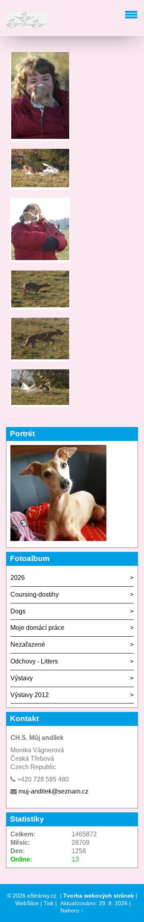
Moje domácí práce (37, 627)
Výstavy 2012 (29, 695)
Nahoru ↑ (72, 910)
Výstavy (21, 678)
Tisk (49, 903)
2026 (17, 577)
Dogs (18, 611)
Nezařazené (27, 644)
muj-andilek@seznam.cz (53, 791)
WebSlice (27, 903)
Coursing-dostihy (34, 594)
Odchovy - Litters (34, 661)
